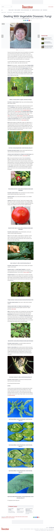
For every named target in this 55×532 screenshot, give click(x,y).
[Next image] (39, 36)
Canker (7, 516)
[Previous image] (2, 36)
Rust (10, 517)
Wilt (14, 517)
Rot (8, 517)
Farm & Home (11, 10)
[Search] (11, 6)
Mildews (23, 516)
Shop (41, 10)
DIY (30, 10)
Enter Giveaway (50, 6)
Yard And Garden (9, 12)
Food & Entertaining (25, 10)
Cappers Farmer (3, 12)
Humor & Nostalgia (36, 10)
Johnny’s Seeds (26, 272)
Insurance (45, 10)
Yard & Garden (17, 10)
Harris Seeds (25, 155)
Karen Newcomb (25, 18)
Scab (12, 517)
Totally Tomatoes (18, 111)
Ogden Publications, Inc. (50, 530)
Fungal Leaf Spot (12, 516)
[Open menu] (2, 10)
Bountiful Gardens (26, 110)
